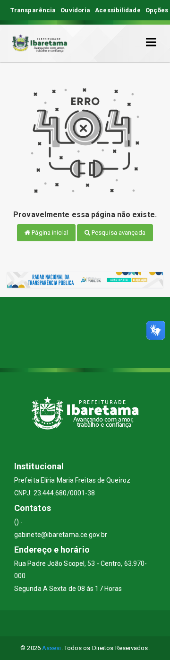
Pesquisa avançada (117, 232)
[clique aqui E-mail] (62, 623)
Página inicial (49, 232)
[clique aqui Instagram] (108, 623)
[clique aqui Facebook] (85, 623)
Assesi (51, 647)
